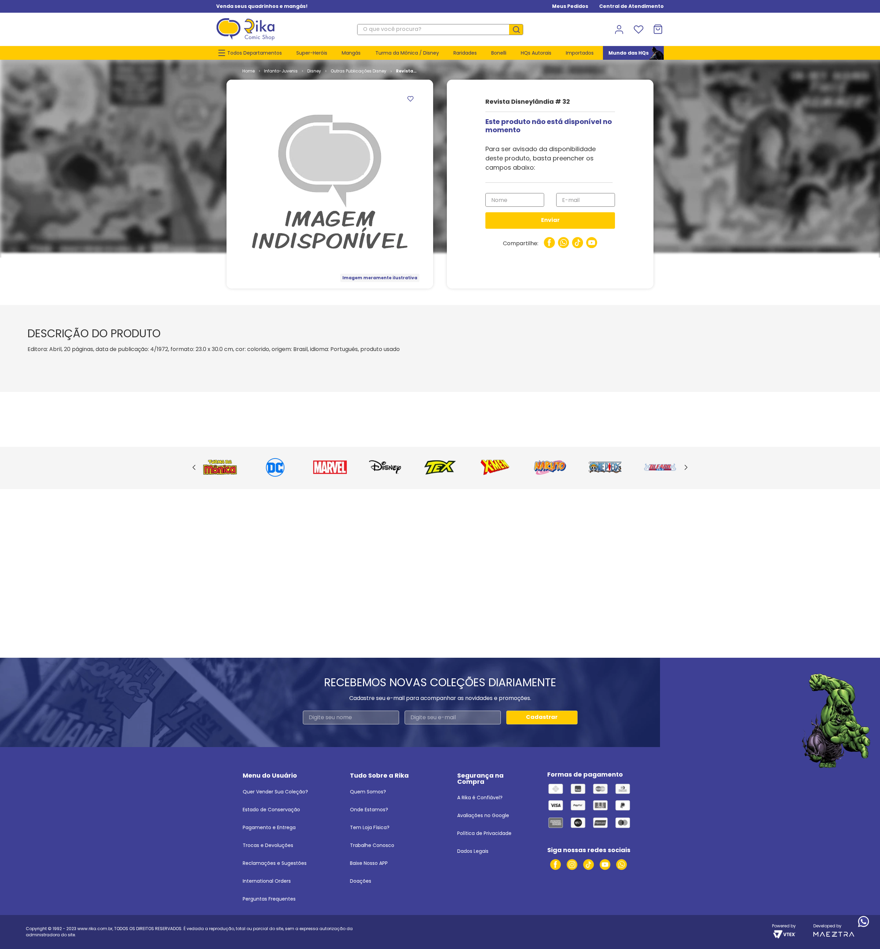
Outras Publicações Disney (358, 71)
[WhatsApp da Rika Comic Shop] (621, 864)
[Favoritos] (638, 29)
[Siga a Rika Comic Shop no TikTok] (588, 864)
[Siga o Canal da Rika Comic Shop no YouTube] (605, 864)
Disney (314, 71)
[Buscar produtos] (518, 29)
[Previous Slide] (194, 468)
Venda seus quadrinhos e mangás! (262, 6)
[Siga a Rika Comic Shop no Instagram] (572, 864)
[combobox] (440, 29)
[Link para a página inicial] (248, 71)
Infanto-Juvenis (281, 71)
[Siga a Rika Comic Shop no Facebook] (555, 864)
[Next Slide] (686, 468)
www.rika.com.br (94, 928)
